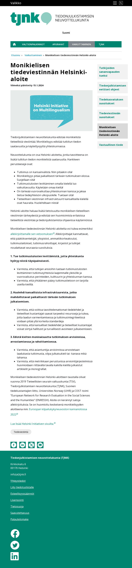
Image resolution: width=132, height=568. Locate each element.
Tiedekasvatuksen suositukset (111, 101)
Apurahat (58, 44)
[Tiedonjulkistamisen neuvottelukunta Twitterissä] (14, 545)
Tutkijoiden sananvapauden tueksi (109, 71)
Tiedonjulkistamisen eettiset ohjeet (112, 87)
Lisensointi (17, 500)
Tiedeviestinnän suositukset (109, 115)
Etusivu (16, 44)
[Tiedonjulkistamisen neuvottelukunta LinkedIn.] (14, 556)
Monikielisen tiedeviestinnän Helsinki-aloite (109, 131)
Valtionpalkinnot (33, 44)
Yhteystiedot (18, 481)
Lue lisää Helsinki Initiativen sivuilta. (32, 424)
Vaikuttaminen (81, 44)
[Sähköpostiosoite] (40, 445)
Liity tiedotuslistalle (22, 487)
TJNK (101, 44)
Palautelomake (19, 519)
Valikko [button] (15, 3)
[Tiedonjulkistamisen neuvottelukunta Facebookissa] (15, 533)
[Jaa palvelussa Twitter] (31, 445)
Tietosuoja (17, 506)
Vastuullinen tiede (111, 145)
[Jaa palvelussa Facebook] (13, 445)
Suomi (66, 32)
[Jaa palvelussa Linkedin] (22, 445)
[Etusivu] (60, 17)
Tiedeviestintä (21, 431)
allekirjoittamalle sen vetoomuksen (31, 234)
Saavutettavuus (19, 513)
